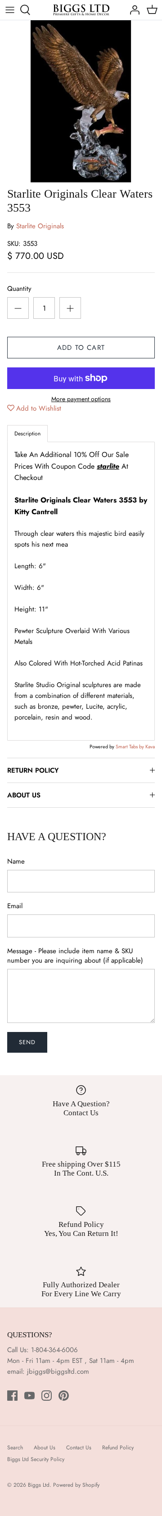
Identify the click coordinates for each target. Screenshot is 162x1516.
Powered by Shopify (76, 1485)
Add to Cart (81, 348)
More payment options (81, 399)
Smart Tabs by (130, 746)
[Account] (132, 10)
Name (16, 861)
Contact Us (78, 1448)
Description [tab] (27, 434)
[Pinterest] (63, 1395)
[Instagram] (46, 1395)
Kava (150, 746)
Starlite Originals (40, 226)
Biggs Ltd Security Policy (35, 1459)
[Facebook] (12, 1395)
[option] (81, 101)
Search (15, 1448)
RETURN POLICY (32, 770)
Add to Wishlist (38, 408)
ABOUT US (23, 795)
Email (14, 906)
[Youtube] (29, 1395)
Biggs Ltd (39, 1485)
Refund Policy (118, 1448)
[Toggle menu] (10, 10)
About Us (44, 1448)
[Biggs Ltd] (81, 10)
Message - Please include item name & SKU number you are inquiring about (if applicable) (75, 955)
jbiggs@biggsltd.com (58, 1371)
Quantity (19, 289)
